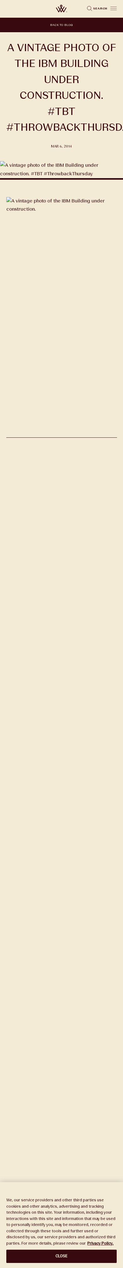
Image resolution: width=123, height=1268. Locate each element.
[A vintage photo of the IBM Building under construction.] (61, 433)
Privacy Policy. (100, 1243)
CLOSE (62, 1256)
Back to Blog (61, 25)
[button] (113, 8)
